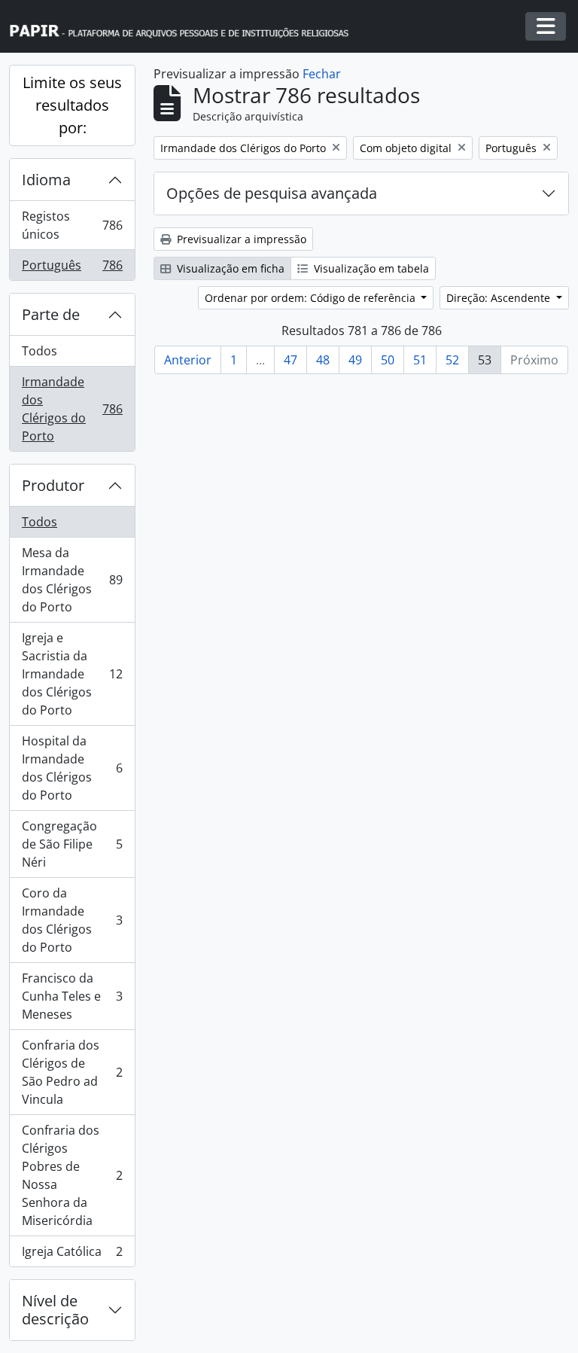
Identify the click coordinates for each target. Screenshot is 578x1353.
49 (355, 360)
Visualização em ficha (229, 268)
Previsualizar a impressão (240, 239)
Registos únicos (72, 225)
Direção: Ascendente (499, 298)
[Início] (186, 27)
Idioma (46, 179)
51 (420, 360)
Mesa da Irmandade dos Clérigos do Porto (72, 579)
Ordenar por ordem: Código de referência (311, 298)
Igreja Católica (72, 1254)
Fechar (322, 74)
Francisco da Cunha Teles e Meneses (72, 996)
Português (72, 268)
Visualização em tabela (370, 268)
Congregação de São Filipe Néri (72, 844)
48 (323, 360)
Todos (39, 351)
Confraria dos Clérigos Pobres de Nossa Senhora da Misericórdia (72, 1175)
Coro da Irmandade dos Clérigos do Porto (72, 920)
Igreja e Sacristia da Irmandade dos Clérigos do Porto (72, 673)
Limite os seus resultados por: (72, 105)
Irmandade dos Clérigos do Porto (72, 408)
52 (452, 360)
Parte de (51, 314)
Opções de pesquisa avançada (271, 193)
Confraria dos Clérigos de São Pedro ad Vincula (72, 1072)
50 (387, 360)
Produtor (53, 485)
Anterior (187, 360)
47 (290, 360)
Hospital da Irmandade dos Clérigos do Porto (72, 768)
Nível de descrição (55, 1310)
